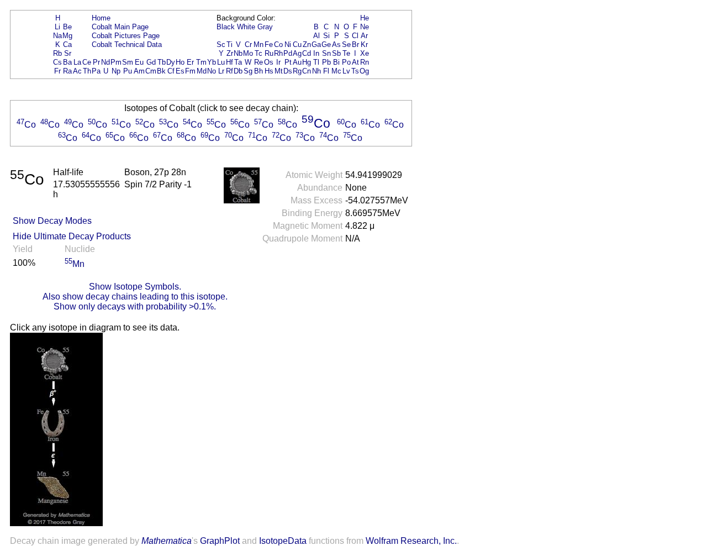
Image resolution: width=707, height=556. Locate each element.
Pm (116, 62)
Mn (258, 44)
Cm (150, 71)
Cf (171, 71)
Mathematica (166, 540)
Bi (336, 62)
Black (226, 27)
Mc (336, 71)
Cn (306, 71)
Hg (306, 62)
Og (364, 71)
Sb (336, 53)
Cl (355, 36)
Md (202, 71)
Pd (287, 53)
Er (190, 62)
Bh (258, 71)
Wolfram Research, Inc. (411, 540)
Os (268, 62)
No (211, 71)
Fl (326, 71)
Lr (221, 71)
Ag (297, 53)
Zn (307, 44)
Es (180, 71)
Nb (238, 53)
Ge (326, 44)
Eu (139, 62)
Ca (67, 44)
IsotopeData (283, 540)
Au (297, 62)
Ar (364, 36)
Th (87, 71)
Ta (238, 62)
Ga (316, 44)
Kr (364, 44)
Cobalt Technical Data (127, 44)
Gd (151, 62)
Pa (96, 71)
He (364, 18)
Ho (180, 62)
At (355, 62)
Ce (86, 62)
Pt (288, 62)
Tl (316, 62)
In (316, 53)
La (77, 62)
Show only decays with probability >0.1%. (135, 306)
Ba (67, 62)
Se (346, 44)
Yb (211, 62)
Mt (279, 71)
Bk (161, 71)
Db (238, 71)
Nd (105, 62)
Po (346, 62)
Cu (297, 44)
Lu (221, 62)
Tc (258, 53)
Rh (278, 53)
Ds (287, 71)
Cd (306, 53)
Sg (248, 71)
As (336, 44)
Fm (190, 71)
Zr (229, 53)
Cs (57, 62)
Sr (67, 53)
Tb (161, 62)
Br (355, 44)
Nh (316, 71)
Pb (326, 62)
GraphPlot (220, 540)
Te (346, 53)
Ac (77, 71)
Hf (229, 62)
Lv (346, 71)
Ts (355, 71)
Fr (57, 71)
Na (57, 36)
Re (258, 62)
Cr (248, 44)
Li (57, 27)
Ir (278, 62)
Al (316, 36)
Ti (229, 44)
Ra (67, 71)
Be (67, 27)
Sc (221, 44)
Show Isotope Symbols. (135, 286)
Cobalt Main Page (120, 27)
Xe (364, 53)
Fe (269, 44)
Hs (269, 71)
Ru (269, 53)
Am (139, 71)
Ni (287, 44)
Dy (170, 62)
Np (116, 71)
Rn (364, 62)
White (246, 27)
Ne (364, 27)
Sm (127, 62)
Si (326, 36)
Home (101, 18)
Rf (229, 71)
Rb (57, 53)
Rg (297, 71)
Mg (67, 36)
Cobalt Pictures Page (126, 36)
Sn (326, 53)
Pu (127, 71)
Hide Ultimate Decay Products (72, 236)
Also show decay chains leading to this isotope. (135, 296)
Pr (96, 62)
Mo (248, 53)
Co (278, 44)
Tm (201, 62)
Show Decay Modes (52, 220)
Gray (265, 27)
